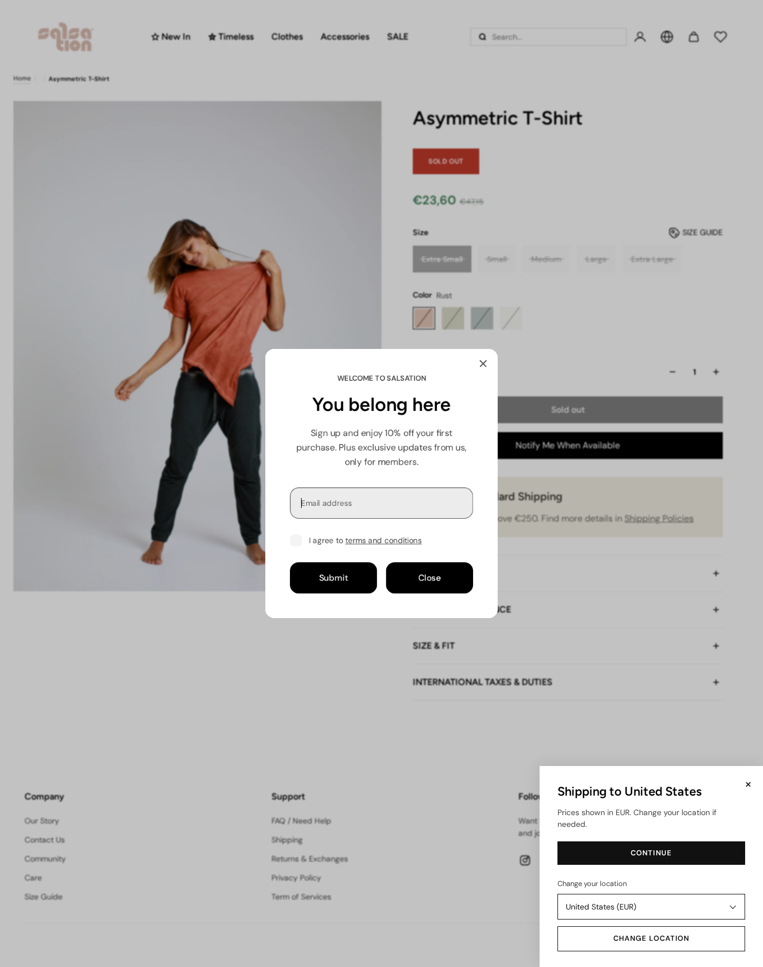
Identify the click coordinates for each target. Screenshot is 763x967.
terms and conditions (383, 540)
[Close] (483, 363)
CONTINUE (651, 853)
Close (429, 577)
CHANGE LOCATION (651, 938)
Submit (333, 577)
